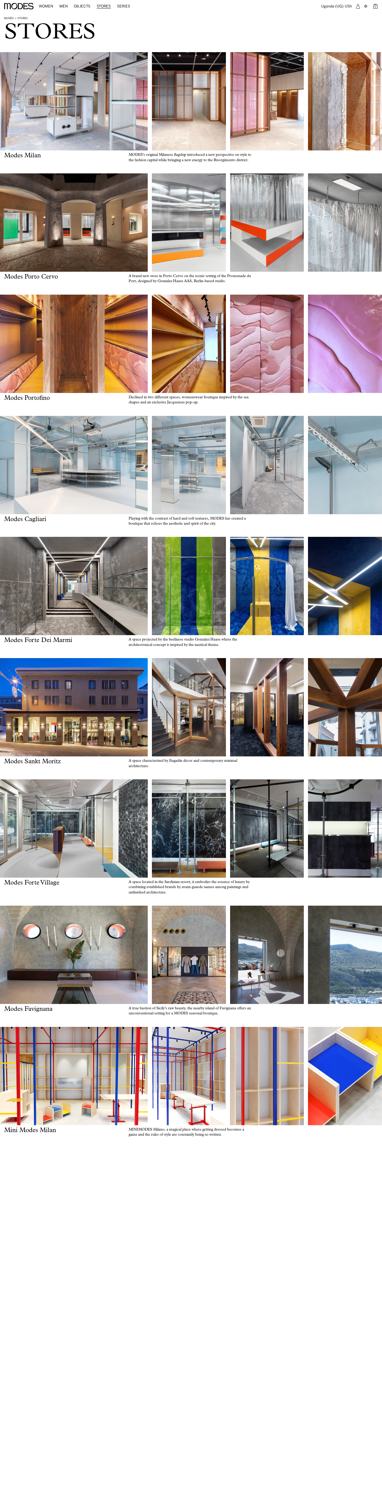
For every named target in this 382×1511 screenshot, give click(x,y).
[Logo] (19, 6)
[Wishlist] (366, 6)
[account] (358, 6)
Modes (9, 18)
